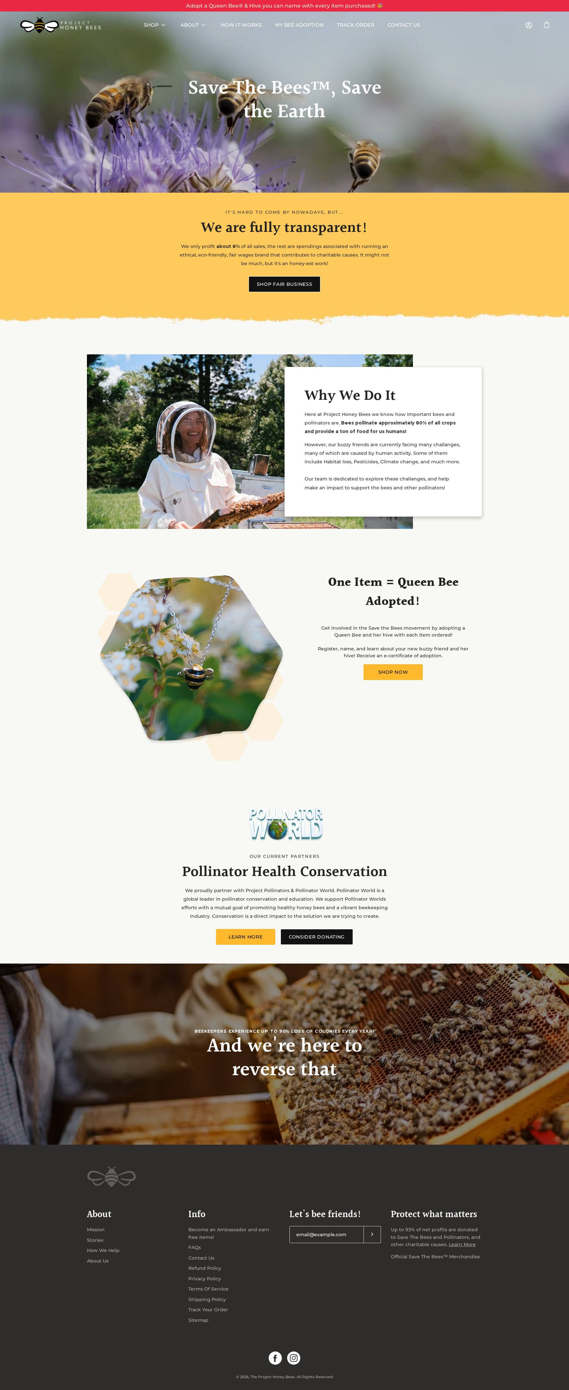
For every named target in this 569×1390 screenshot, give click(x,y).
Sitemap (198, 1320)
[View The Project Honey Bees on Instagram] (293, 1358)
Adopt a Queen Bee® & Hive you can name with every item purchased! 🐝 (284, 6)
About (189, 25)
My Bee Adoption (299, 25)
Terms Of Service (208, 1289)
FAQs (194, 1247)
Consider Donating (317, 937)
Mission (96, 1230)
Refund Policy (204, 1268)
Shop (151, 25)
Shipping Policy (207, 1299)
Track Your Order (208, 1310)
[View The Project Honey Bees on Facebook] (275, 1358)
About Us (98, 1261)
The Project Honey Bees (273, 1377)
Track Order (355, 25)
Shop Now (393, 672)
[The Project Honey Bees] (61, 25)
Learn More (245, 937)
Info (196, 1215)
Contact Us (404, 25)
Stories (95, 1240)
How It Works (241, 25)
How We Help (103, 1250)
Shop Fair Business (284, 284)
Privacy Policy (204, 1279)
